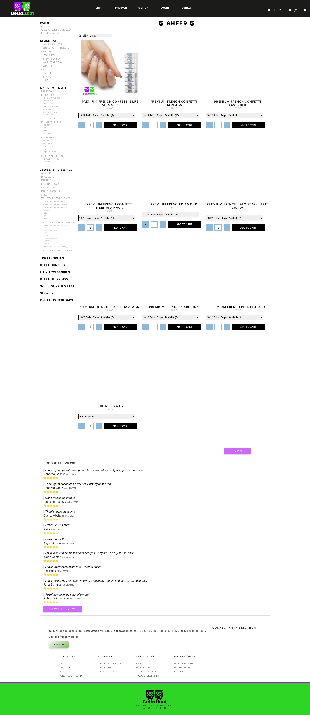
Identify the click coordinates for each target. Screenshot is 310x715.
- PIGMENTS (48, 140)
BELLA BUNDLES (52, 265)
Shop (99, 7)
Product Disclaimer (147, 676)
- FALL (44, 70)
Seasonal (46, 216)
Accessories (47, 26)
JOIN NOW (58, 644)
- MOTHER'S (48, 55)
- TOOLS (46, 162)
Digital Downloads (50, 33)
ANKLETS (46, 173)
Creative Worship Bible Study (56, 30)
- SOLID (46, 128)
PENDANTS (47, 188)
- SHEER (46, 125)
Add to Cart (120, 125)
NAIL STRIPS (48, 95)
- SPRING (46, 77)
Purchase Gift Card (70, 676)
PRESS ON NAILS (50, 91)
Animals (46, 210)
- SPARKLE (47, 131)
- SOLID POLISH (49, 104)
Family (47, 235)
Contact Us (104, 668)
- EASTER (46, 52)
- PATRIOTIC (47, 73)
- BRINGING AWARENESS (55, 48)
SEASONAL (48, 41)
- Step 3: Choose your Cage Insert (56, 207)
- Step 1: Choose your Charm (55, 225)
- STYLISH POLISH (50, 112)
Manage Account (184, 663)
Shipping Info (143, 668)
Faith (44, 22)
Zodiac (45, 219)
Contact (187, 7)
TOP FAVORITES (52, 258)
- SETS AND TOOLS (51, 146)
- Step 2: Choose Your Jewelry (55, 204)
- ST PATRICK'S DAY (52, 59)
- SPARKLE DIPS (49, 152)
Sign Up (143, 7)
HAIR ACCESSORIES (55, 272)
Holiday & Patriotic (51, 238)
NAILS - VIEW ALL (53, 88)
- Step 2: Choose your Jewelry (55, 247)
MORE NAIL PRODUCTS (54, 156)
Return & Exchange (147, 672)
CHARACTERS (49, 115)
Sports (47, 243)
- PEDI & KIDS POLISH (52, 98)
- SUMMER (47, 80)
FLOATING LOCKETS (52, 184)
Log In (164, 7)
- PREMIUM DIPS (50, 143)
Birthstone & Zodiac (51, 230)
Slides (44, 195)
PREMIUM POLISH (51, 122)
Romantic (48, 241)
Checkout (237, 451)
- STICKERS (47, 109)
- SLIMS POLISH (49, 101)
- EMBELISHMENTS (51, 159)
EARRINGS (47, 180)
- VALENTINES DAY (51, 62)
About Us (64, 668)
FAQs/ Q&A (141, 663)
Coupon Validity (107, 672)
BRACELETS (47, 177)
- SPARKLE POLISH (50, 106)
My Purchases (182, 668)
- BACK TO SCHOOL (52, 44)
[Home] (269, 10)
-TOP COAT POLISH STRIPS (54, 118)
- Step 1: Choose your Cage (54, 201)
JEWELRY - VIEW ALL (56, 170)
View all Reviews (62, 609)
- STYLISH (47, 134)
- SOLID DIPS (48, 149)
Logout (178, 672)
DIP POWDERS (49, 138)
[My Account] (279, 10)
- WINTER (46, 66)
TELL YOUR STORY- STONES (56, 251)
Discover (121, 7)
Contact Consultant (110, 663)
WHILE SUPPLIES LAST (57, 286)
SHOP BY (47, 293)
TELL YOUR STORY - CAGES (56, 198)
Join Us (63, 672)
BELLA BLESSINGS (54, 279)
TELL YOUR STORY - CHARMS (57, 223)
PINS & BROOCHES (51, 191)
